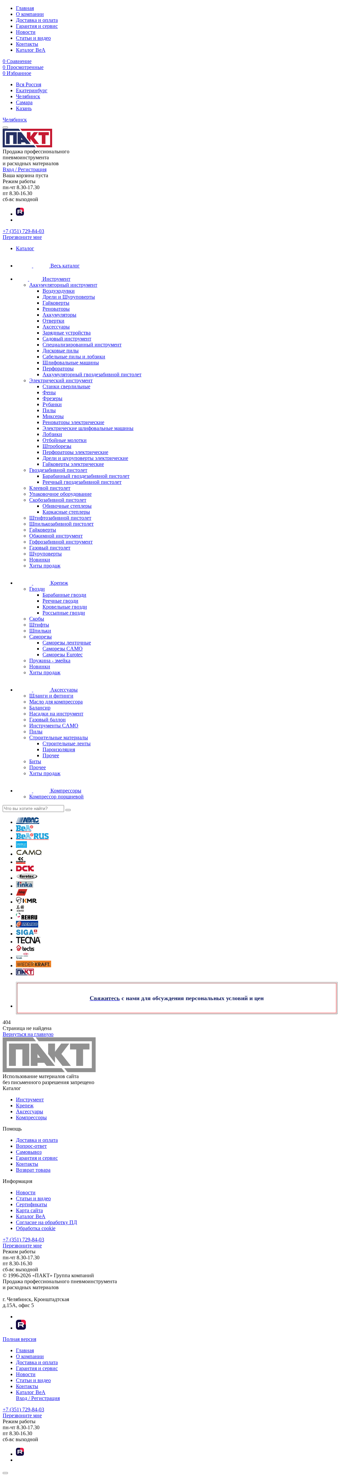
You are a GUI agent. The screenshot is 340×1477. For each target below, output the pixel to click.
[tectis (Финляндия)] (25, 949)
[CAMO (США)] (29, 854)
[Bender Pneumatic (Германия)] (21, 846)
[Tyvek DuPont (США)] (22, 957)
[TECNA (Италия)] (28, 941)
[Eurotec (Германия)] (27, 878)
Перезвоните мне (22, 237)
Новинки (39, 559)
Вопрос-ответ (31, 1146)
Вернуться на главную (28, 1034)
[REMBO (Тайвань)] (27, 925)
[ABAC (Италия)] (28, 822)
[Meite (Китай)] (20, 910)
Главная (25, 8)
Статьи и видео (33, 38)
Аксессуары (29, 1111)
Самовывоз (29, 1152)
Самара (24, 102)
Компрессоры (31, 1117)
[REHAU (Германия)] (26, 918)
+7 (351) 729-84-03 (23, 231)
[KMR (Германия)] (26, 902)
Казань (24, 108)
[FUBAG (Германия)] (22, 894)
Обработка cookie (35, 1228)
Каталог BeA (30, 50)
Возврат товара (33, 1170)
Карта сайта (29, 1210)
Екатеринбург (31, 90)
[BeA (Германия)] (24, 830)
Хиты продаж (44, 565)
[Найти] (68, 810)
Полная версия (19, 1339)
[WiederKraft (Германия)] (33, 965)
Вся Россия (28, 84)
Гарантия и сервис (37, 26)
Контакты (27, 44)
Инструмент (30, 1099)
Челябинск (28, 96)
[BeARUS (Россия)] (32, 838)
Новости (26, 32)
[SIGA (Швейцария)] (27, 933)
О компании (30, 14)
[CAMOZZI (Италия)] (21, 862)
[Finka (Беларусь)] (24, 886)
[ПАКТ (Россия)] (25, 973)
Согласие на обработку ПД (46, 1222)
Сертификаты (31, 1204)
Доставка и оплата (37, 20)
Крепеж (25, 1105)
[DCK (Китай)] (25, 870)
